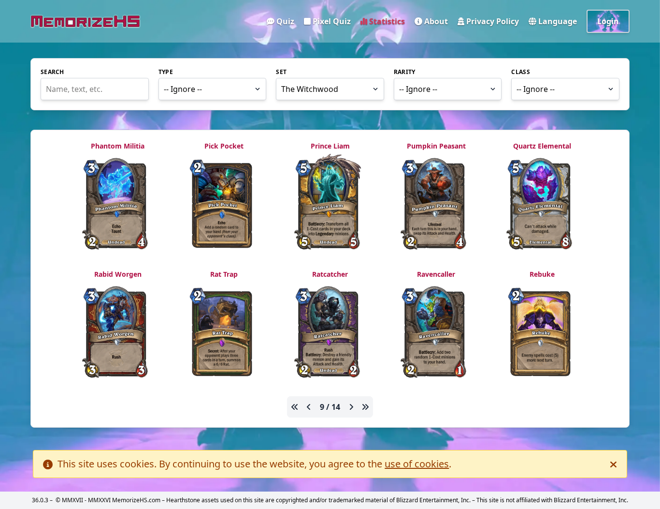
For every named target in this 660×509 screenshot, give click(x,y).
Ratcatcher (330, 274)
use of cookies (417, 463)
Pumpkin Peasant (436, 145)
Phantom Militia (117, 145)
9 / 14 (330, 407)
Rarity (405, 72)
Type (165, 72)
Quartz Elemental (542, 145)
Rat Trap (224, 274)
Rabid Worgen (118, 274)
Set (281, 72)
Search (52, 72)
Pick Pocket (224, 145)
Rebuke (542, 274)
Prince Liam (330, 145)
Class (520, 72)
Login (608, 21)
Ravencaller (436, 274)
